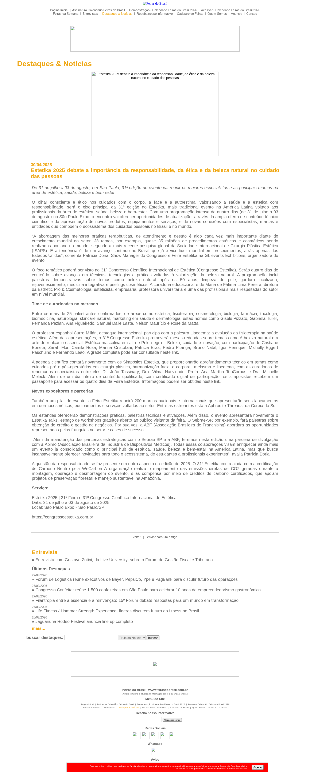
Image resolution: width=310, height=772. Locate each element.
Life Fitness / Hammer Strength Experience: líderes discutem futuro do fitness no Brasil (115, 609)
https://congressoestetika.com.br (62, 517)
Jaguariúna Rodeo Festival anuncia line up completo (82, 620)
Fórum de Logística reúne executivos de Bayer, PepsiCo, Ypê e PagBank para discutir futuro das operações (135, 577)
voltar (136, 537)
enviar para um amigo (162, 537)
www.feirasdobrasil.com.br (168, 690)
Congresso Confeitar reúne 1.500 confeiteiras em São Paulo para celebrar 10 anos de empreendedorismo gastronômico (146, 588)
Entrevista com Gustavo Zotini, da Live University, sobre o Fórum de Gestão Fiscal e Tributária (122, 559)
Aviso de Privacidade (236, 768)
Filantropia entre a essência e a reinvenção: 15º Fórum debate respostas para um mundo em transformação (135, 598)
